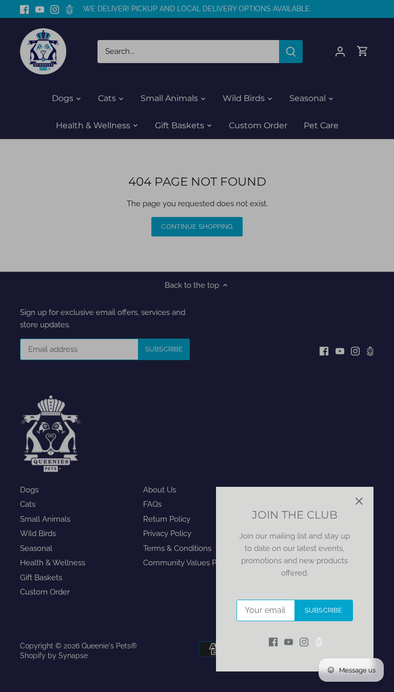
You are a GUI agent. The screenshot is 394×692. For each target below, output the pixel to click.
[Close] (359, 501)
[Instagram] (304, 642)
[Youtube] (288, 642)
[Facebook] (273, 642)
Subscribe (323, 610)
